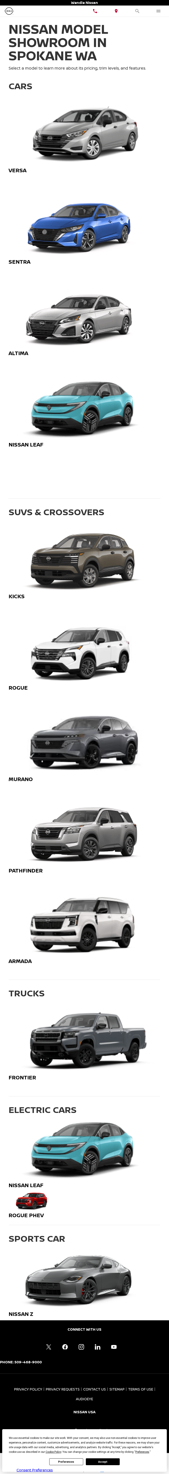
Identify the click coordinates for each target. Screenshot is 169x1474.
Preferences (66, 1461)
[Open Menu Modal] (158, 11)
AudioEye (84, 1398)
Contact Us (94, 1389)
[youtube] (114, 1347)
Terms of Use (140, 1389)
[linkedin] (97, 1347)
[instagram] (81, 1347)
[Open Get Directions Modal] (116, 11)
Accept (102, 1461)
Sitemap (117, 1389)
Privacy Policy (28, 1389)
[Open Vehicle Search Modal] (137, 11)
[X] (48, 1347)
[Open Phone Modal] (95, 11)
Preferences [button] (142, 1451)
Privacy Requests (63, 1389)
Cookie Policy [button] (53, 1451)
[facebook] (65, 1347)
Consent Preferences (35, 1470)
